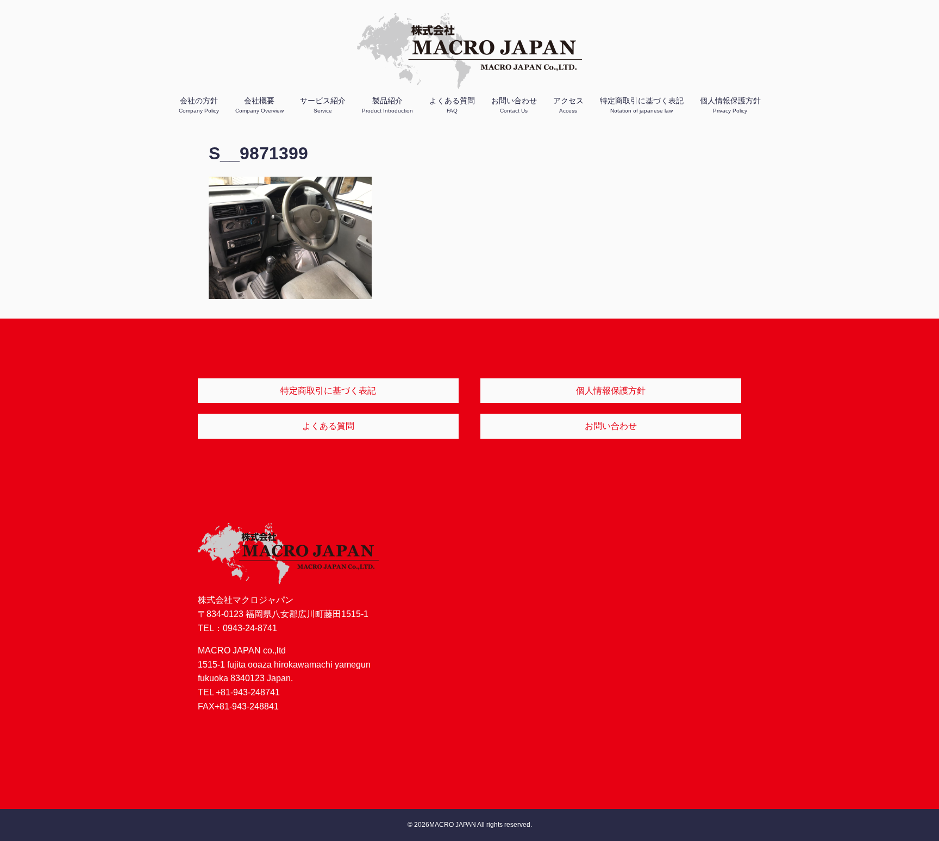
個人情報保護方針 (730, 105)
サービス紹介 (323, 105)
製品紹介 (387, 105)
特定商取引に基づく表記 (642, 105)
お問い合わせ (514, 105)
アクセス (568, 105)
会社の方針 (199, 105)
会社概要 (259, 105)
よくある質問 (452, 105)
